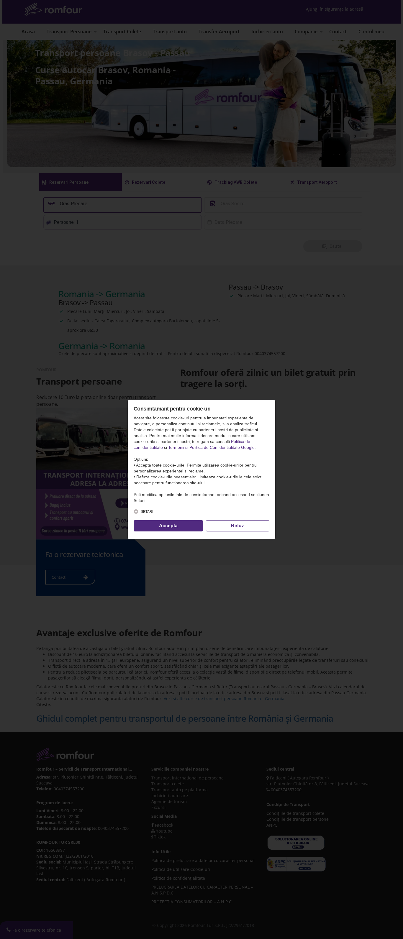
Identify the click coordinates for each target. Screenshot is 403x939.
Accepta (168, 525)
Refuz (237, 525)
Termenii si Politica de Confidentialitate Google (211, 447)
